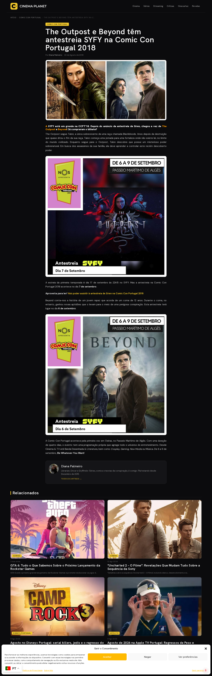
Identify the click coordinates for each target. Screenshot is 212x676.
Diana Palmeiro (55, 55)
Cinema (136, 6)
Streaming (158, 6)
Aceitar (107, 656)
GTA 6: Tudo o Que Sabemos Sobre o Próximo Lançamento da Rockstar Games (55, 567)
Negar (147, 656)
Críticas (170, 6)
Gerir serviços (198, 670)
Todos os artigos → (71, 479)
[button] (205, 648)
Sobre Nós (48, 670)
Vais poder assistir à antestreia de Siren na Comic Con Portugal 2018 (105, 293)
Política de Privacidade (33, 670)
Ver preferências (188, 656)
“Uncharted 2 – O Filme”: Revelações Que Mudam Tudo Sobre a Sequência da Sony (153, 567)
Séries (147, 6)
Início (13, 17)
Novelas (196, 6)
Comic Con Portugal (30, 17)
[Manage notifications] (205, 670)
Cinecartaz (183, 6)
